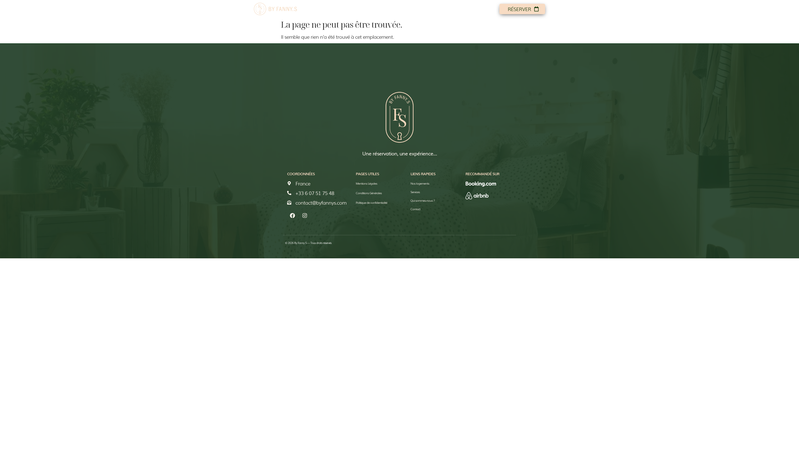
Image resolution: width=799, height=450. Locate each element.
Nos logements (384, 8)
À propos (422, 8)
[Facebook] (292, 215)
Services (452, 8)
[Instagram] (304, 215)
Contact (481, 8)
